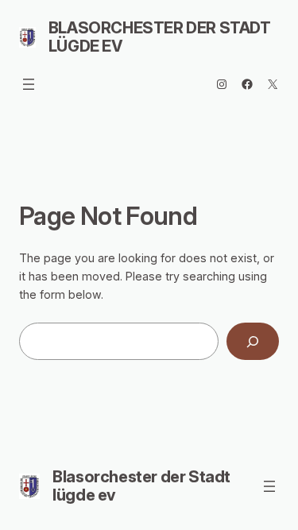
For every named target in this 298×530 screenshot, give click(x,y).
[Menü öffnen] (28, 84)
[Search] (252, 341)
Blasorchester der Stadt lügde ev (159, 37)
